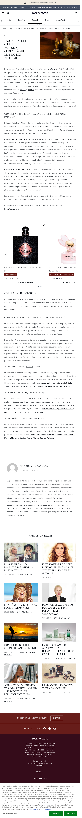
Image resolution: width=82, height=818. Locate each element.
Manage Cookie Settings (11, 813)
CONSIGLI (8, 35)
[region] (40, 800)
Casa (4, 29)
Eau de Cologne (25, 293)
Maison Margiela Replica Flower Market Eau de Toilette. (29, 438)
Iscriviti (56, 718)
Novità (8, 20)
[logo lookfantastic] (40, 13)
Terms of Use (46, 809)
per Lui (23, 89)
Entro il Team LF (24, 575)
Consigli (34, 20)
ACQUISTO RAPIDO (25, 283)
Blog (10, 29)
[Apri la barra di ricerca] (8, 13)
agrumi (41, 418)
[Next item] (74, 254)
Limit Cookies (70, 813)
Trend (47, 20)
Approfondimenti (63, 20)
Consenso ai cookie (40, 761)
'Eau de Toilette (17, 139)
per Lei (31, 89)
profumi (51, 69)
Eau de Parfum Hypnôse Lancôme (57, 409)
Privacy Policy (34, 809)
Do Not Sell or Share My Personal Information (40, 764)
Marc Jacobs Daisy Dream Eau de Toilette (51, 386)
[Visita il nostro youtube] (54, 728)
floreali (55, 379)
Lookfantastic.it (11, 209)
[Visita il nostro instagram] (49, 728)
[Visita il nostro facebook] (44, 728)
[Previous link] (1, 20)
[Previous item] (6, 254)
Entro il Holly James (64, 658)
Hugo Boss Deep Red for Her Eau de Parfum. (24, 412)
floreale (29, 366)
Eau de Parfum (17, 169)
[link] (70, 13)
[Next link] (78, 20)
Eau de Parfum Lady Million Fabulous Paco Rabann (52, 434)
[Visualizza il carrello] (76, 13)
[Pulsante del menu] (3, 13)
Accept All (55, 813)
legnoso (28, 392)
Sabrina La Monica (34, 466)
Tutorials (21, 20)
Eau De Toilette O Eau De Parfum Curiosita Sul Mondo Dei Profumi (46, 29)
